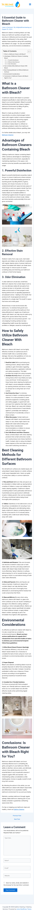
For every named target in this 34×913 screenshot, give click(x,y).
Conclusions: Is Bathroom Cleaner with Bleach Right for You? (16, 77)
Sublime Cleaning (19, 809)
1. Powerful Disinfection (12, 60)
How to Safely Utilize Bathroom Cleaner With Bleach (15, 67)
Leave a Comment (7, 27)
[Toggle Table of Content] (28, 51)
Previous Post (17, 815)
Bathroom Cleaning (7, 135)
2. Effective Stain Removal (13, 62)
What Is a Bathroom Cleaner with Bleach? (15, 54)
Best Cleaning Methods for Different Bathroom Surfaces (16, 71)
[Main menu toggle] (30, 4)
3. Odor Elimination (11, 64)
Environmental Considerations (12, 74)
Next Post (17, 819)
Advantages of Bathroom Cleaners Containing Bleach (16, 57)
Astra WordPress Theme (24, 909)
